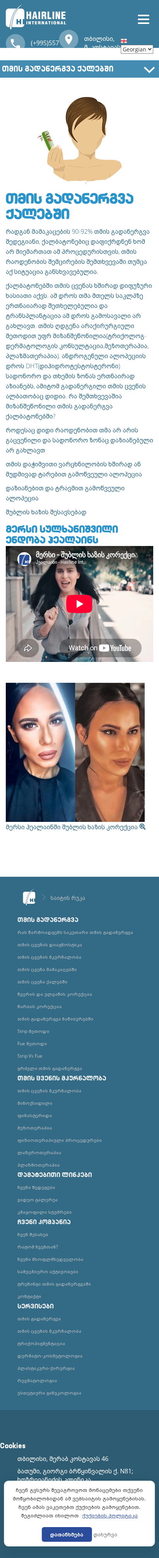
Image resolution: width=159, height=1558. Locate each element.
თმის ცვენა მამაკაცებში (47, 969)
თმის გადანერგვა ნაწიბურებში (55, 1018)
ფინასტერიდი (34, 1115)
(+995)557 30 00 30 (45, 47)
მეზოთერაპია (34, 1127)
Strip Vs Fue (29, 1056)
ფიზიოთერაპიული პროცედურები (59, 1140)
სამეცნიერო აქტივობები (47, 1271)
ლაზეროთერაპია (39, 1152)
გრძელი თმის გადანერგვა (49, 1068)
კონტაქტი (29, 1296)
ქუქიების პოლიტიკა (110, 1515)
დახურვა (105, 1534)
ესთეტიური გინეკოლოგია (49, 1393)
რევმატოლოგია (37, 1380)
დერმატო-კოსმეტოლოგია (50, 1355)
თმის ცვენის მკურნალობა (49, 957)
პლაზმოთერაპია (38, 1165)
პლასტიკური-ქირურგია (46, 1368)
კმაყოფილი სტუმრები (44, 1212)
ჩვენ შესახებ (32, 1234)
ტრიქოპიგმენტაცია (41, 1343)
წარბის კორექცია (39, 1006)
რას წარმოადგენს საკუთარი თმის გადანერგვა (75, 932)
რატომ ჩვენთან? (37, 1246)
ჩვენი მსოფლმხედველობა (50, 1259)
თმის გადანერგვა (39, 1318)
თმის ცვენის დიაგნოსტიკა (49, 944)
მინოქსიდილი (34, 1103)
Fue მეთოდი (32, 1043)
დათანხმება (66, 1534)
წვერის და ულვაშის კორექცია (54, 994)
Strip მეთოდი (33, 1031)
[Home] (33, 16)
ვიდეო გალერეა (37, 1199)
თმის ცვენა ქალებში (42, 981)
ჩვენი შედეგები (36, 1187)
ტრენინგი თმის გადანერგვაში (54, 1284)
